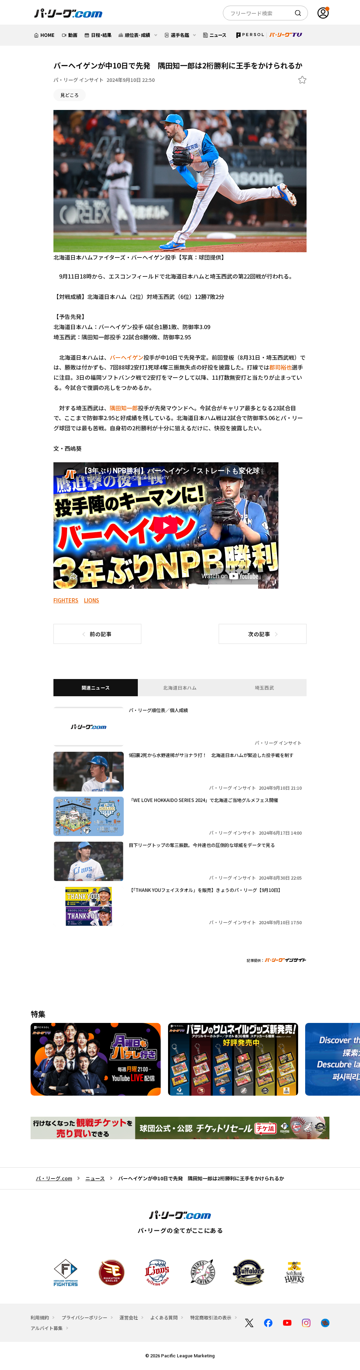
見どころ (69, 95)
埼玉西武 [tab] (264, 687)
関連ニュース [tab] (96, 687)
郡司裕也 (280, 367)
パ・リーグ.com (54, 1178)
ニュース (95, 1178)
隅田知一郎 (124, 408)
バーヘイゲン (126, 357)
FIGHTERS (65, 600)
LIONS (91, 600)
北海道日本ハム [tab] (180, 687)
